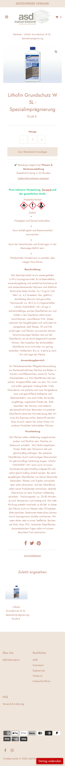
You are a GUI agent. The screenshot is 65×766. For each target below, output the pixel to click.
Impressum (38, 665)
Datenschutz (39, 670)
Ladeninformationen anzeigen (33, 178)
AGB (35, 660)
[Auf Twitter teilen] (32, 544)
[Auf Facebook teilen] (25, 544)
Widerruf (37, 676)
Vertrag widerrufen (49, 761)
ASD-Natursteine (11, 660)
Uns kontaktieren (32, 555)
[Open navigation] (6, 17)
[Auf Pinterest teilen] (39, 544)
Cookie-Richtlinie (41, 681)
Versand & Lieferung (13, 704)
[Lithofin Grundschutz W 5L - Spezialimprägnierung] (16, 592)
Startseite (17, 34)
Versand (46, 190)
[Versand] (51, 190)
